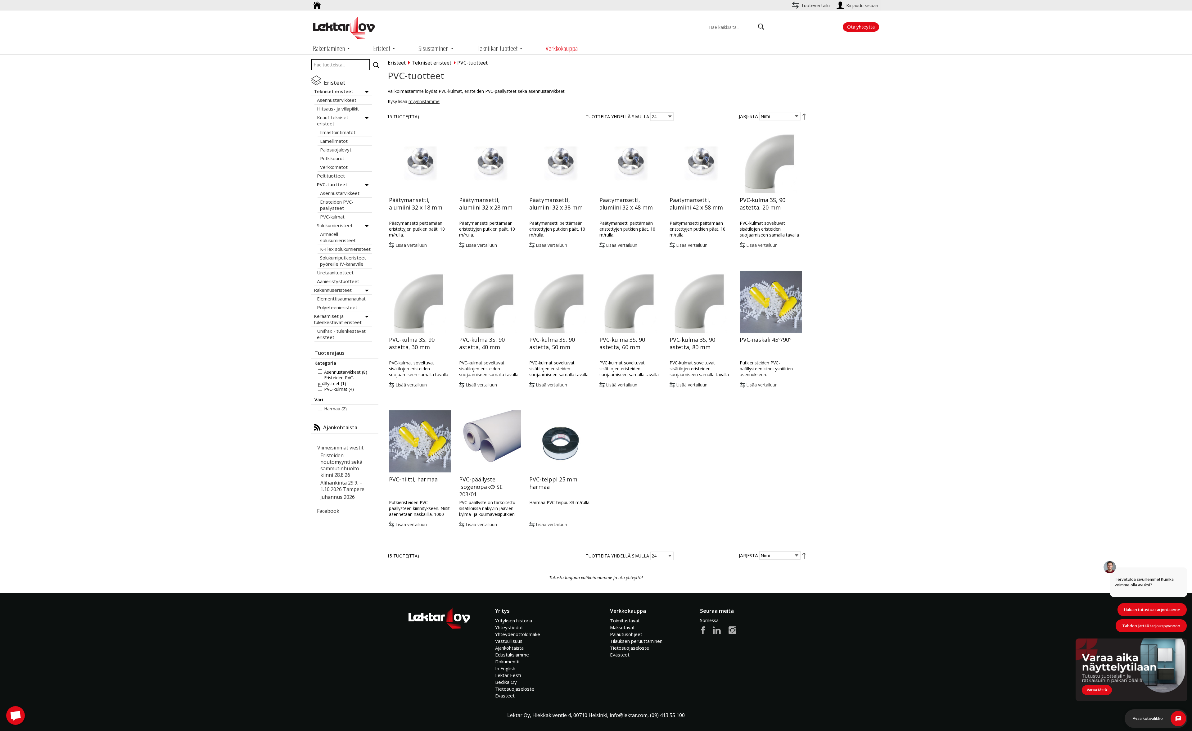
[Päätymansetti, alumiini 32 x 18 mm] (420, 162)
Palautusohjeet (626, 634)
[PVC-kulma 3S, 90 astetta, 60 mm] (630, 302)
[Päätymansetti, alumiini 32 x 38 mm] (560, 162)
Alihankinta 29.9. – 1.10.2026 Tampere (342, 486)
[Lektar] (344, 28)
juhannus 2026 (337, 497)
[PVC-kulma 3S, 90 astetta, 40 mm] (490, 302)
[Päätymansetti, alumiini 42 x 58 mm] (701, 162)
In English (505, 668)
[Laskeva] (804, 116)
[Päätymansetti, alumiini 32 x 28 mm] (490, 162)
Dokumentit (507, 661)
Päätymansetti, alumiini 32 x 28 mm (485, 203)
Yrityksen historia (513, 620)
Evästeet (505, 696)
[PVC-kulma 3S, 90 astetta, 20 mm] (771, 162)
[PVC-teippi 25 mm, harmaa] (560, 441)
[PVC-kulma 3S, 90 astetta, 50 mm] (560, 302)
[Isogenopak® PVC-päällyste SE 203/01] (490, 441)
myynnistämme (424, 101)
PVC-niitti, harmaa (413, 479)
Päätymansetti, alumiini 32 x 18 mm (415, 203)
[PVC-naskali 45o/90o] (771, 302)
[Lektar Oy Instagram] (732, 630)
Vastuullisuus (508, 641)
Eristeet (397, 62)
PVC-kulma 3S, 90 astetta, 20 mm (762, 203)
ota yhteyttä (630, 577)
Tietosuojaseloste (514, 689)
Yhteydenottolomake (517, 634)
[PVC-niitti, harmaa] (420, 441)
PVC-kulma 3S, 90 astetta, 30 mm (412, 343)
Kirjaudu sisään (862, 5)
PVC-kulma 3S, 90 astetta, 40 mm (482, 343)
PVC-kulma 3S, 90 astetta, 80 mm (692, 343)
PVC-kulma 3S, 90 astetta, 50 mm (552, 343)
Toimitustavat (625, 620)
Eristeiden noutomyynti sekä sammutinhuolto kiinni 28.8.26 (341, 465)
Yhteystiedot (509, 627)
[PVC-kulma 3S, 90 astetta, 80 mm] (701, 302)
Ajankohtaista (509, 648)
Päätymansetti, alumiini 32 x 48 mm (626, 203)
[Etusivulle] (317, 3)
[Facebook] (703, 630)
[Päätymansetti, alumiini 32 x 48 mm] (630, 162)
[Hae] (376, 65)
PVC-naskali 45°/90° (766, 339)
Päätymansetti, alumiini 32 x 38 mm (556, 203)
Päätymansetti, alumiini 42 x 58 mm (696, 203)
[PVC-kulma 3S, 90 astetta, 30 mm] (420, 302)
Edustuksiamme (512, 655)
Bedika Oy (506, 682)
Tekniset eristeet (431, 62)
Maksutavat (622, 627)
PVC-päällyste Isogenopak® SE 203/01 (481, 487)
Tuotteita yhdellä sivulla (617, 117)
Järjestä (748, 116)
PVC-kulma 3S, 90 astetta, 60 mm (622, 343)
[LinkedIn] (717, 630)
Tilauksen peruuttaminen (636, 641)
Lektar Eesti (508, 675)
